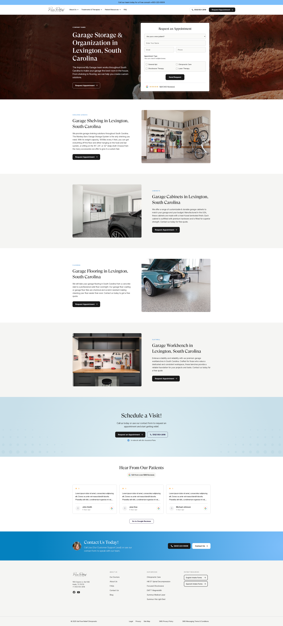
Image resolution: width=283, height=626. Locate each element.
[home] (57, 10)
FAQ (125, 10)
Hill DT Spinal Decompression (158, 581)
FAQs (112, 586)
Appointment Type (150, 56)
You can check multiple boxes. (155, 58)
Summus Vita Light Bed (156, 599)
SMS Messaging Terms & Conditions (195, 621)
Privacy (138, 621)
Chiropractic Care (154, 577)
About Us (113, 581)
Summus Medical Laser (156, 595)
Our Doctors (115, 577)
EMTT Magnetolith (154, 590)
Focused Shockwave (155, 586)
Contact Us (114, 590)
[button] (74, 10)
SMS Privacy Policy (166, 621)
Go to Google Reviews (141, 521)
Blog (111, 595)
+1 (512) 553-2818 (79, 587)
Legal (131, 621)
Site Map (147, 621)
